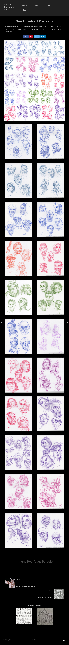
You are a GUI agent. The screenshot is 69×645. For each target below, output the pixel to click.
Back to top (35, 640)
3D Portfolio (24, 6)
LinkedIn (24, 10)
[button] (62, 632)
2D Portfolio (36, 6)
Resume (46, 6)
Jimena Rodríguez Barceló (8, 7)
